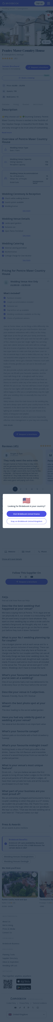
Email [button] (28, 551)
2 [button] (20, 489)
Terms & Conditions (40, 1003)
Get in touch (38, 104)
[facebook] (20, 577)
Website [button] (11, 551)
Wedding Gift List (9, 965)
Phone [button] (44, 551)
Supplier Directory (10, 958)
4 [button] (31, 489)
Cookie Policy (11, 1003)
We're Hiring (7, 925)
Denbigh (20, 54)
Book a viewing (28, 78)
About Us (6, 921)
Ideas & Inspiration (10, 962)
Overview (5, 104)
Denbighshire (10, 54)
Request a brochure (39, 67)
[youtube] (32, 577)
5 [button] (37, 489)
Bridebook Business (10, 943)
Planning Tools (8, 954)
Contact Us (7, 932)
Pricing (16, 104)
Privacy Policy (24, 1003)
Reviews (26, 104)
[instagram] (26, 577)
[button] (42, 489)
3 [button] (26, 489)
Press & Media (8, 929)
